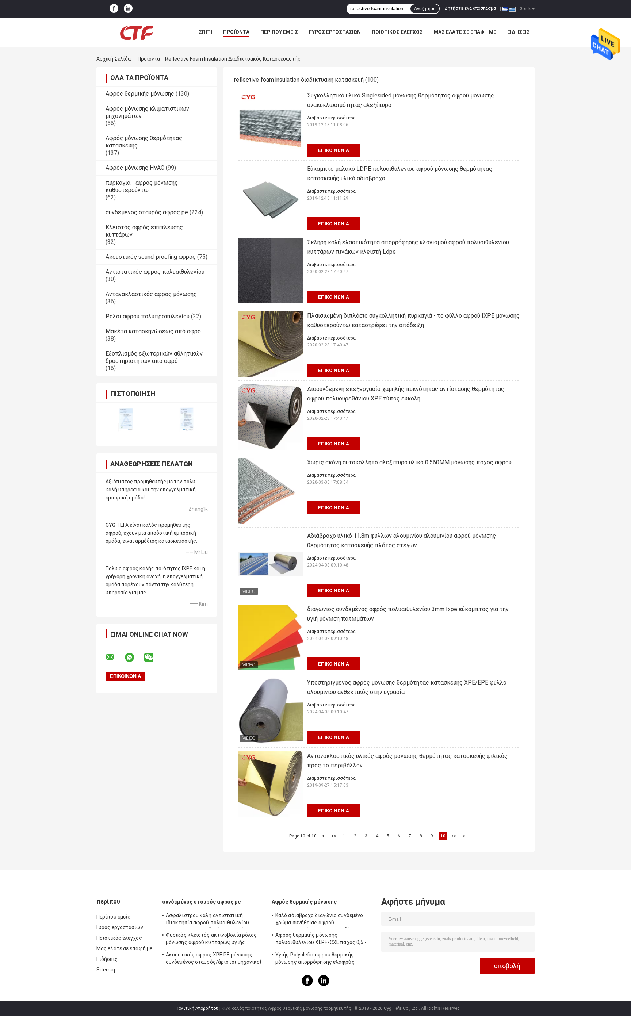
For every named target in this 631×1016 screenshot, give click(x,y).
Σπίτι (205, 32)
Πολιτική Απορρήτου (197, 1008)
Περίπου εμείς (279, 32)
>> (453, 836)
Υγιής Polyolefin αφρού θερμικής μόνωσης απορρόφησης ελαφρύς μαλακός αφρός (315, 959)
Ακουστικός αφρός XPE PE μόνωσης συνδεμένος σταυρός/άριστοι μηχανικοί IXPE (214, 959)
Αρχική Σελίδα (113, 59)
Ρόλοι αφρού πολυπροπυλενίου (148, 316)
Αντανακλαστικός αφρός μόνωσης (151, 294)
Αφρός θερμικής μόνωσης (140, 93)
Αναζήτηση (425, 8)
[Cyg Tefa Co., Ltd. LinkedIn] (128, 9)
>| (465, 836)
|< (322, 836)
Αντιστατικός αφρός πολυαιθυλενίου (155, 271)
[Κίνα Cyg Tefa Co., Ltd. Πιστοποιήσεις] (126, 419)
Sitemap (106, 970)
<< (333, 836)
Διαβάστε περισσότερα (331, 117)
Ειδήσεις (518, 32)
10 (442, 836)
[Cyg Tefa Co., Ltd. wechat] (153, 657)
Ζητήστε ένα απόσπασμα (470, 8)
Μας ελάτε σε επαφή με (465, 32)
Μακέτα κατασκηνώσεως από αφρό (153, 331)
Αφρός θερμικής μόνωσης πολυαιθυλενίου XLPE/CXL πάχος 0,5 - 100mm (321, 939)
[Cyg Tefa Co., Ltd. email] (115, 657)
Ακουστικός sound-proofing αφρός (151, 256)
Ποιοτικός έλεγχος (397, 32)
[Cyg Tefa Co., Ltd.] (136, 32)
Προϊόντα (236, 32)
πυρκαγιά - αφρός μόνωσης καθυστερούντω (142, 186)
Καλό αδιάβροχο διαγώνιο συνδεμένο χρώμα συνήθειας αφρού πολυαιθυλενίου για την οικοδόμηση (319, 920)
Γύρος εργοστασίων (335, 32)
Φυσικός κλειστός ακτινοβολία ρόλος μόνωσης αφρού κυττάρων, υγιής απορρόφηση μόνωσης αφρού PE (211, 939)
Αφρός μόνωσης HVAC (135, 167)
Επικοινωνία (333, 150)
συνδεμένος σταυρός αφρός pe (147, 212)
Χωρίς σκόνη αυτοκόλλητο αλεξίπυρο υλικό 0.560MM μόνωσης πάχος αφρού (409, 462)
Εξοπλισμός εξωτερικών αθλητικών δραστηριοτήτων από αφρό (154, 357)
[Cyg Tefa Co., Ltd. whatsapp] (134, 657)
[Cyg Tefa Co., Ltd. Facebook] (114, 9)
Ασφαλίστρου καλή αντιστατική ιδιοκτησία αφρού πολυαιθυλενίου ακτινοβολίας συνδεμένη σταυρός (207, 920)
